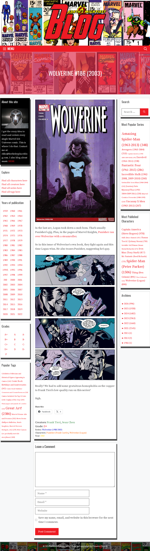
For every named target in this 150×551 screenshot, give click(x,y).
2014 (5, 304)
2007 (20, 289)
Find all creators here (13, 184)
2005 (5, 289)
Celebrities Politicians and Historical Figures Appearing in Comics (13, 377)
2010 (20, 294)
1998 (12, 274)
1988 (20, 255)
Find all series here (12, 188)
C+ (6, 344)
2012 (12, 299)
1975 (12, 235)
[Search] (144, 112)
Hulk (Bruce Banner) (131, 238)
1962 (5, 216)
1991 (20, 260)
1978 (12, 240)
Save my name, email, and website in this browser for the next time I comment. (75, 520)
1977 (5, 240)
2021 (12, 314)
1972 (12, 230)
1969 (12, 225)
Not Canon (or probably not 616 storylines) (14, 433)
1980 (5, 245)
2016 (20, 304)
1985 (20, 250)
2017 (5, 309)
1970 (20, 225)
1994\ (5, 269)
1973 (20, 230)
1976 (20, 235)
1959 (5, 211)
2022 (20, 314)
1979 (20, 240)
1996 (20, 269)
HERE (11, 161)
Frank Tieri (54, 422)
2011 (5, 299)
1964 (20, 216)
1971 (5, 230)
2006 (12, 289)
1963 (12, 216)
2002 (5, 284)
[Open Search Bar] (145, 49)
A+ (6, 334)
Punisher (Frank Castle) (57, 433)
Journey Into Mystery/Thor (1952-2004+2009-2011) (131, 190)
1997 (5, 274)
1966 (12, 220)
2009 (12, 294)
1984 (12, 250)
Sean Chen (68, 422)
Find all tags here (11, 191)
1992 (5, 265)
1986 (5, 255)
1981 (12, 245)
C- (24, 344)
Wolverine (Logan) (78, 433)
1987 (12, 255)
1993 (12, 265)
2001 (20, 279)
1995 (12, 269)
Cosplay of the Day (15, 400)
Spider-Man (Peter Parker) (133, 267)
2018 (12, 309)
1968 (5, 225)
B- (24, 339)
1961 (20, 211)
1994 (20, 265)
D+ (45, 426)
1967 (20, 220)
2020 (5, 314)
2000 (12, 279)
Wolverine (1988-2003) (52, 429)
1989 (5, 260)
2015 (12, 304)
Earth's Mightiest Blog (60, 546)
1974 (5, 235)
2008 (5, 294)
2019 (20, 309)
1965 (5, 220)
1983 (5, 250)
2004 (20, 284)
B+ (6, 339)
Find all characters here (14, 180)
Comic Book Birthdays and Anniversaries (14, 385)
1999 (20, 274)
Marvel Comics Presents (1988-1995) (135, 198)
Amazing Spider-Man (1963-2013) (135, 139)
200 (5, 279)
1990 (12, 260)
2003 (42, 436)
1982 (20, 245)
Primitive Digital (100, 546)
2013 (20, 299)
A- (23, 334)
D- (23, 349)
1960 (12, 211)
